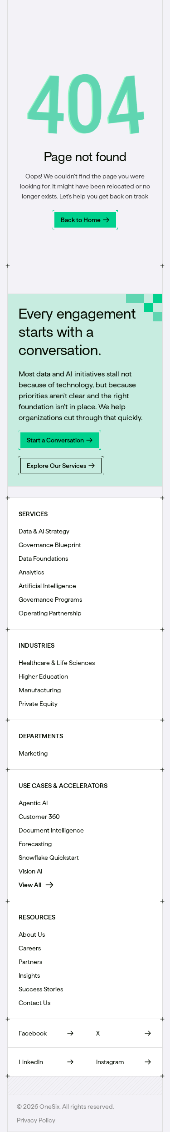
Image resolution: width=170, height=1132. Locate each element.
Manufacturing (40, 690)
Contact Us (34, 1002)
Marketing (33, 753)
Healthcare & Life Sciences (57, 662)
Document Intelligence (51, 830)
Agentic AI (33, 803)
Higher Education (43, 676)
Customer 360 (39, 816)
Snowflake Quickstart (49, 857)
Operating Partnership (50, 613)
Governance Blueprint (50, 544)
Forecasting (35, 844)
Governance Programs (50, 599)
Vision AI (30, 871)
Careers (30, 948)
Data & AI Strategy (44, 531)
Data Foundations (43, 558)
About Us (32, 934)
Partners (30, 961)
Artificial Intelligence (47, 585)
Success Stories (41, 989)
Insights (29, 975)
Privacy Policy (36, 1120)
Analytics (31, 572)
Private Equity (38, 703)
